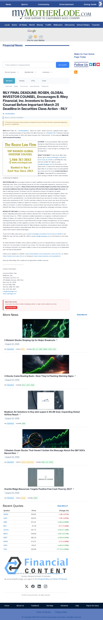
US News (23, 25)
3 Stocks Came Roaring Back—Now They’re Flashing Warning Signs (40, 376)
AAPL (5, 518)
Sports (24, 4)
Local (7, 25)
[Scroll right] (100, 4)
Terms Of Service (60, 579)
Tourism (96, 25)
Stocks (21, 81)
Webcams (58, 25)
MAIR (23, 423)
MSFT (5, 537)
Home (6, 606)
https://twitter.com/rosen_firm (12, 256)
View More (81, 314)
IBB (34, 349)
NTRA (50, 349)
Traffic (48, 25)
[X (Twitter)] (26, 587)
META (5, 534)
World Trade (30, 462)
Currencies (24, 86)
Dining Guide (90, 4)
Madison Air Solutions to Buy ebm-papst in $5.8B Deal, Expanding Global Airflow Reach (42, 413)
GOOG (6, 530)
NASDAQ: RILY (51, 133)
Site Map (49, 606)
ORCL (5, 545)
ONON (51, 462)
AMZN (5, 514)
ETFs (33, 81)
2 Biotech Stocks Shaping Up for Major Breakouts (31, 340)
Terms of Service (43, 612)
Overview (8, 86)
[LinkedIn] (39, 587)
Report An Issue (92, 606)
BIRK (43, 462)
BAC (5, 526)
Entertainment (66, 4)
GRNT (35, 498)
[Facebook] (33, 587)
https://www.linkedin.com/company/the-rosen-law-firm (43, 254)
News (8, 4)
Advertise (64, 606)
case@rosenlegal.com (45, 164)
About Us (20, 606)
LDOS (28, 385)
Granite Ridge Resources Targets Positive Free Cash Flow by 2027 (39, 489)
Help (77, 606)
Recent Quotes (10, 72)
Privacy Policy (43, 579)
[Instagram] (45, 587)
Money (40, 25)
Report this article (11, 307)
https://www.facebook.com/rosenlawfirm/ (47, 256)
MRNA (45, 349)
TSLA (5, 549)
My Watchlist (29, 72)
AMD (5, 522)
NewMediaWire (23, 130)
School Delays (83, 25)
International (34, 86)
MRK (40, 349)
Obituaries (70, 25)
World (32, 25)
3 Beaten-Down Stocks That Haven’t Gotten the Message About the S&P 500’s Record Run (44, 451)
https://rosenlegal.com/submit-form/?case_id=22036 (44, 234)
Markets (9, 81)
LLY (37, 349)
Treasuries (44, 86)
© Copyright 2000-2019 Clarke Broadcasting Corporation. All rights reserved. (51, 617)
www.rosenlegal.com (9, 293)
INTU (23, 385)
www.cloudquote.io (55, 573)
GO (47, 462)
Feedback (35, 606)
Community (43, 4)
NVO (54, 349)
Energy (23, 498)
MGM (32, 385)
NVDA (5, 541)
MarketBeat (10, 349)
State (14, 25)
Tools (44, 81)
